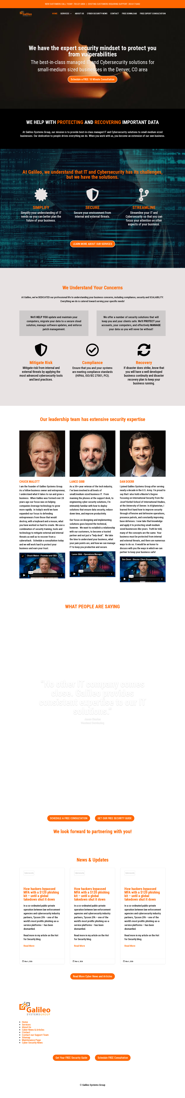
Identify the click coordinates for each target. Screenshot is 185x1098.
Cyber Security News (97, 14)
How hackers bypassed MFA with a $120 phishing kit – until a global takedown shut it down (42, 916)
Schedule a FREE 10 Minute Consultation (92, 79)
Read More (29, 945)
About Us (79, 14)
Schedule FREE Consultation (113, 1057)
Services (64, 14)
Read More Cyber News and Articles (92, 976)
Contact (114, 14)
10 (102, 786)
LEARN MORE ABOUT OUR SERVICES (92, 244)
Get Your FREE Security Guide (71, 1057)
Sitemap (26, 1037)
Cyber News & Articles (33, 1029)
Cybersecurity (28, 873)
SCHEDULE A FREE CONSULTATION (68, 818)
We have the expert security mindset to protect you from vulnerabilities (92, 51)
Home (54, 14)
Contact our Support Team (35, 1034)
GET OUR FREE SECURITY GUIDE (115, 818)
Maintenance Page (31, 1040)
